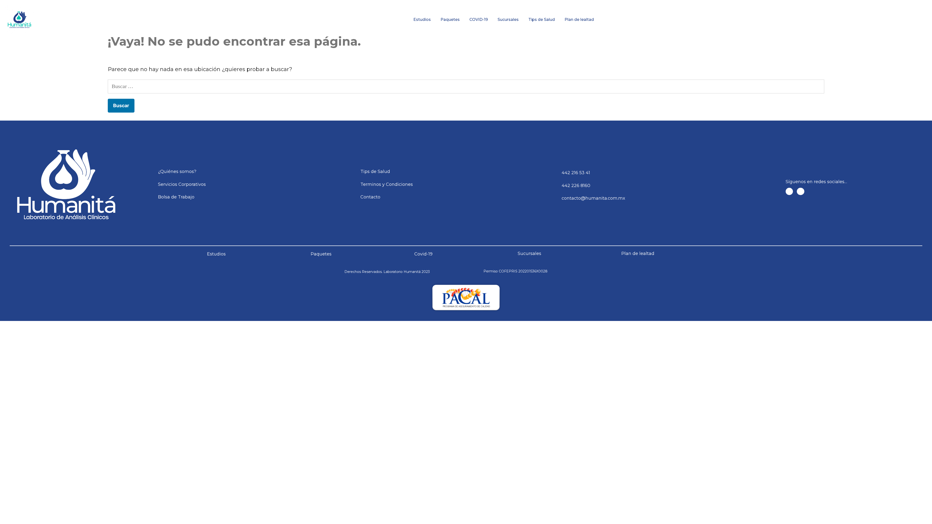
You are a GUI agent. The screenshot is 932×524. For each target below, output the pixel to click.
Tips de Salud (541, 19)
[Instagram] (800, 191)
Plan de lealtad (579, 19)
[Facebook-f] (789, 191)
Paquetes (450, 19)
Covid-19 (423, 254)
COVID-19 (478, 19)
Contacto (839, 3)
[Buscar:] (466, 86)
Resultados (512, 3)
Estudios (422, 19)
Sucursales (508, 19)
